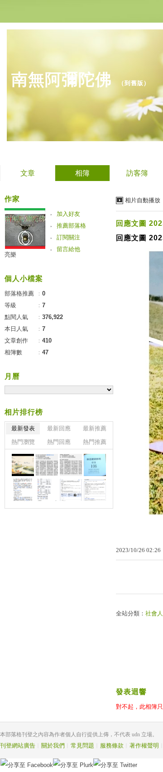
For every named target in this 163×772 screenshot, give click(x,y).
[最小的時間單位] (71, 490)
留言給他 (68, 249)
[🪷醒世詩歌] (47, 465)
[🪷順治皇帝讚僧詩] (71, 465)
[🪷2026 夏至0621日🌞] (23, 465)
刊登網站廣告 (17, 745)
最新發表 (23, 428)
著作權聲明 (144, 745)
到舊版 (134, 83)
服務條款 (112, 745)
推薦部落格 (71, 225)
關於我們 (53, 745)
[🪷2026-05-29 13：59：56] (95, 465)
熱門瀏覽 (23, 441)
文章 (27, 173)
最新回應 (59, 428)
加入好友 (68, 213)
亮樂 (10, 254)
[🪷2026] (23, 490)
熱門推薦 (94, 441)
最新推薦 (94, 428)
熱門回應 (59, 441)
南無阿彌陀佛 (61, 79)
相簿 (82, 173)
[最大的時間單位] (95, 490)
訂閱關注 (68, 237)
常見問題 (82, 745)
